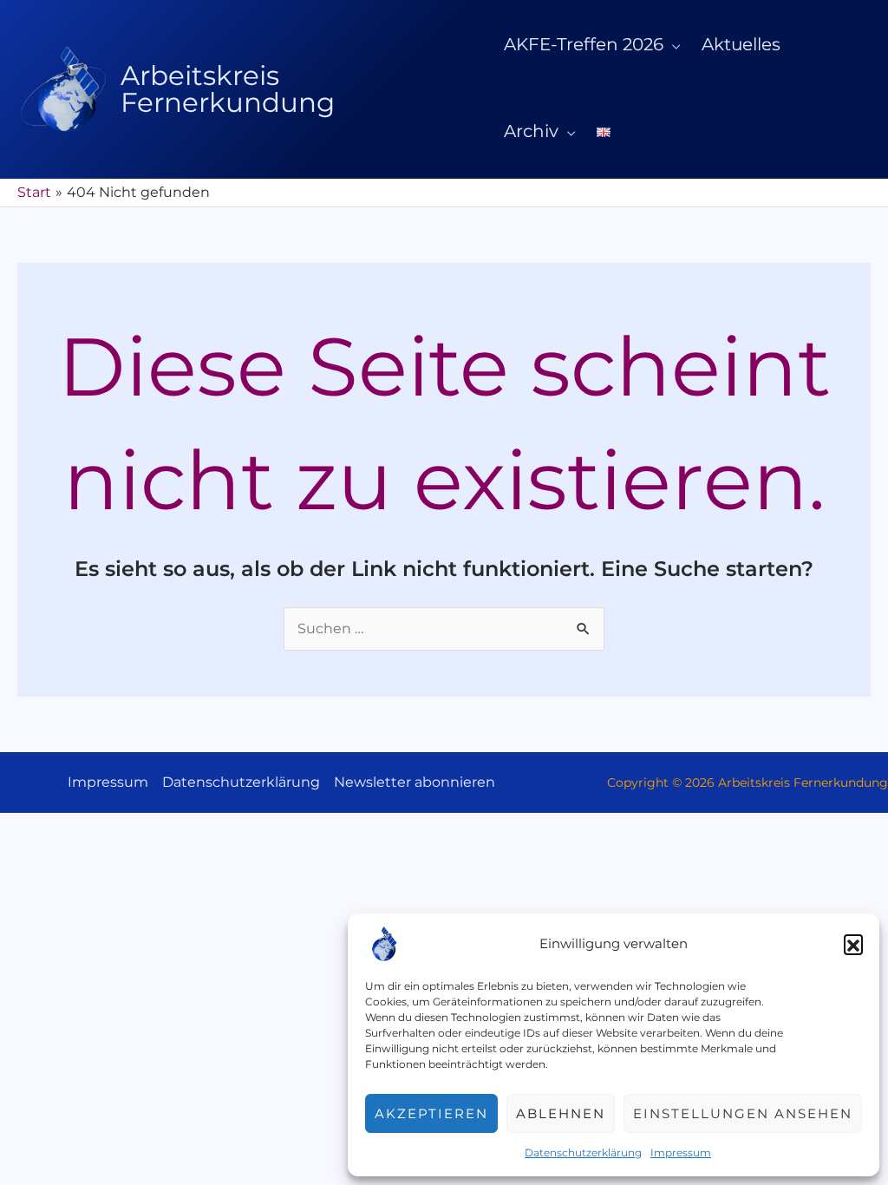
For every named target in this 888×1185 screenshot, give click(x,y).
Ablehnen (560, 1113)
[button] (853, 944)
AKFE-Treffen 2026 (583, 44)
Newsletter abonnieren (414, 782)
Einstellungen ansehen (742, 1113)
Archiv (531, 131)
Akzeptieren (431, 1113)
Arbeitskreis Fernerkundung (228, 89)
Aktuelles (741, 44)
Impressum (680, 1152)
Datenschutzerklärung (583, 1152)
